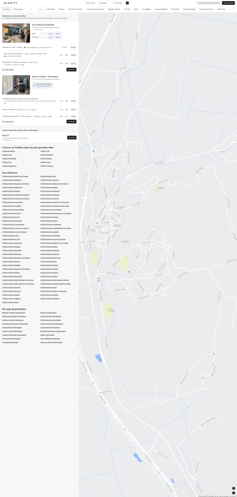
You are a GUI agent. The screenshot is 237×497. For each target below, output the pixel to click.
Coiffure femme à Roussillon (12, 276)
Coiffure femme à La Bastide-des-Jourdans (55, 228)
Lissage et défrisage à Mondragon (14, 335)
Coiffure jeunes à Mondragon (50, 320)
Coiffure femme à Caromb (49, 198)
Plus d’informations (8, 69)
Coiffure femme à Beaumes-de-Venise (15, 184)
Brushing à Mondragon (48, 313)
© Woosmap (202, 496)
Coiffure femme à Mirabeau (11, 254)
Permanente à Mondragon (11, 339)
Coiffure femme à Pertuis (49, 269)
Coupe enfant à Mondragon (12, 327)
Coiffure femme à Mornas (11, 261)
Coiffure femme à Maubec (11, 247)
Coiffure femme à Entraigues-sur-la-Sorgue (55, 213)
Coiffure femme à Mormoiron (50, 258)
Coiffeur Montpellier (9, 158)
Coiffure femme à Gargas (49, 217)
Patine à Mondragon (47, 335)
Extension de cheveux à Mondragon (53, 331)
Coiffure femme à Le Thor (11, 239)
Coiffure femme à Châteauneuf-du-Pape (54, 206)
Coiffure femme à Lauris (10, 236)
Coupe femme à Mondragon (50, 327)
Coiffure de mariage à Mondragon (14, 316)
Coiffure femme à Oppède (11, 265)
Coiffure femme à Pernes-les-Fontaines (16, 269)
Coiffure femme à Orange (49, 265)
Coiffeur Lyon (7, 155)
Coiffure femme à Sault (48, 287)
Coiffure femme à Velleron (11, 298)
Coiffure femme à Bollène (11, 191)
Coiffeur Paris (45, 162)
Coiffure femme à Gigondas (12, 221)
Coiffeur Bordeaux (8, 151)
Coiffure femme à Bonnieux (50, 191)
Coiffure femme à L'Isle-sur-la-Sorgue (15, 228)
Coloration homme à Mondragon (51, 324)
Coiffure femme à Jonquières (50, 224)
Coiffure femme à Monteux (49, 254)
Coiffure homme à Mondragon (13, 320)
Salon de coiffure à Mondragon (51, 342)
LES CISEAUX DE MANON (43, 25)
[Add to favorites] (28, 26)
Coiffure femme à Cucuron (11, 213)
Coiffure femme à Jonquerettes (13, 224)
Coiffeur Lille (44, 151)
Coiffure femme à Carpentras (12, 202)
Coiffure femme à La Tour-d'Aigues (14, 232)
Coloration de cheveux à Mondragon (15, 324)
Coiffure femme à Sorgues (11, 291)
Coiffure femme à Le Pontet (50, 236)
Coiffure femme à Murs (48, 261)
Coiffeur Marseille (46, 155)
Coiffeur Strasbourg (9, 166)
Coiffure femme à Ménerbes (12, 250)
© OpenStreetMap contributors (227, 496)
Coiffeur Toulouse (46, 166)
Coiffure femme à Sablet (48, 276)
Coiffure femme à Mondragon (50, 316)
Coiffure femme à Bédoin (49, 187)
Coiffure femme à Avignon (49, 180)
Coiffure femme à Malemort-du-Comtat (54, 243)
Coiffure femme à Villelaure (50, 298)
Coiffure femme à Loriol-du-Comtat (52, 239)
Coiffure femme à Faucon (11, 217)
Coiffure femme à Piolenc (11, 273)
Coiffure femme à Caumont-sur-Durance (54, 202)
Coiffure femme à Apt (48, 176)
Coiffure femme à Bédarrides (12, 187)
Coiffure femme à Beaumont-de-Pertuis (54, 184)
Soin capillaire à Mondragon (50, 339)
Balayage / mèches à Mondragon (13, 313)
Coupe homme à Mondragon (12, 331)
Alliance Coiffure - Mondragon (45, 76)
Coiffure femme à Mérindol (49, 250)
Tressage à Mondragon (10, 342)
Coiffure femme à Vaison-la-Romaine (53, 291)
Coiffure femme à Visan (10, 302)
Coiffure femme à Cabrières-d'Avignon (15, 195)
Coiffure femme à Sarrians (11, 287)
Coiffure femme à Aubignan (12, 180)
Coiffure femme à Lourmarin (12, 243)
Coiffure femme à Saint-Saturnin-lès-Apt (54, 280)
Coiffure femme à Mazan (49, 247)
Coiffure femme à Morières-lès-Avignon (16, 258)
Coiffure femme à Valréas (11, 295)
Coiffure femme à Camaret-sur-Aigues (15, 198)
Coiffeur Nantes (46, 158)
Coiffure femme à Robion (49, 273)
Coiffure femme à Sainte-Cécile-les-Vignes (55, 284)
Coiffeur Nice (7, 162)
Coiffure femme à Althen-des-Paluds (15, 176)
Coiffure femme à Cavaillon (11, 206)
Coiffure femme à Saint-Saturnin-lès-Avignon (18, 284)
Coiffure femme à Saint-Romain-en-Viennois (18, 280)
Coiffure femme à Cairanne (49, 195)
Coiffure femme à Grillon (49, 221)
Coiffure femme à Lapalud (49, 232)
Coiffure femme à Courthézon (51, 210)
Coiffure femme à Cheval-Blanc (13, 210)
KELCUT (5, 135)
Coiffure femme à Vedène (49, 295)
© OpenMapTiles (211, 496)
